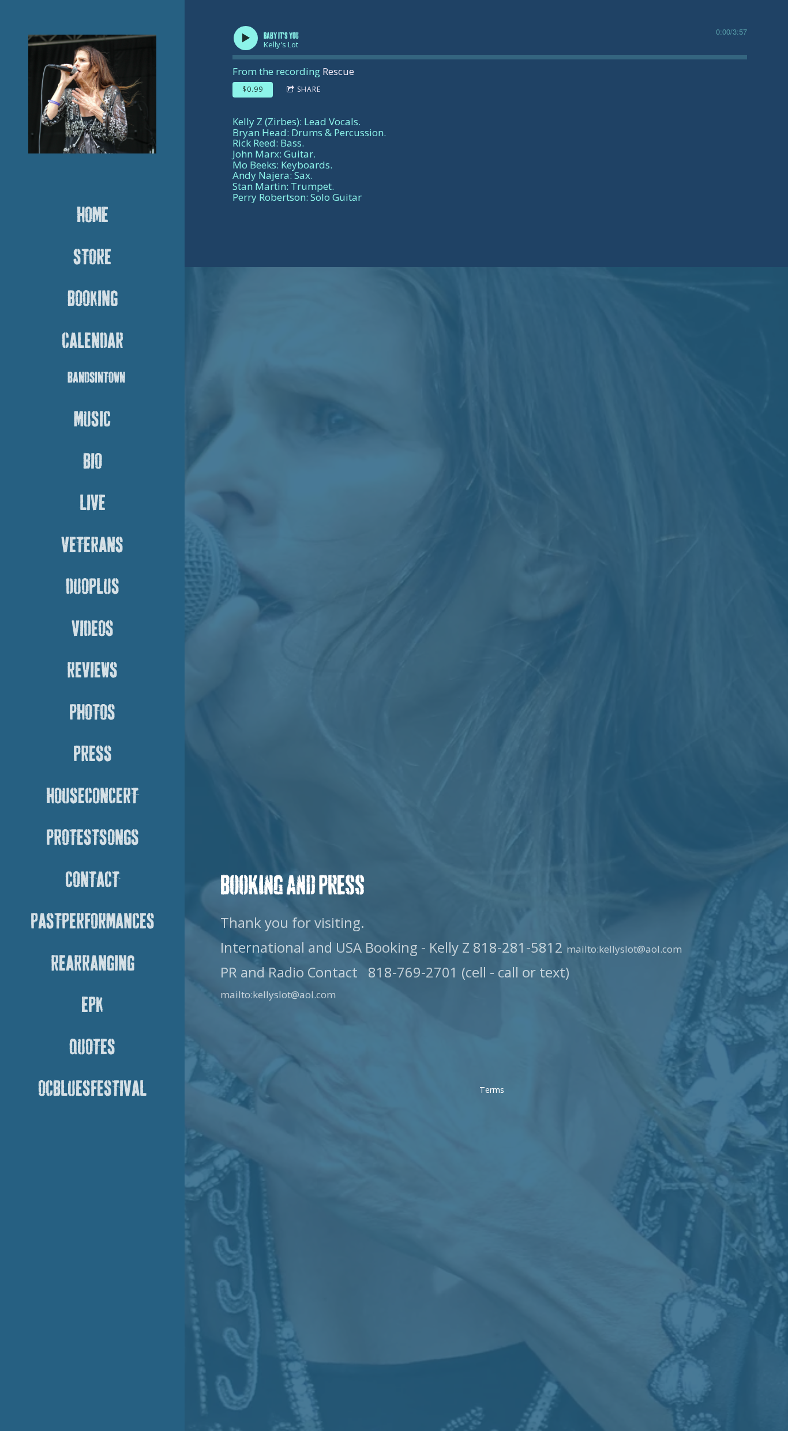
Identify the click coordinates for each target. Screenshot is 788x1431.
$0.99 (252, 89)
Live (93, 503)
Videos (93, 629)
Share (309, 89)
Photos (92, 713)
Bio (92, 462)
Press (92, 754)
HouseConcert (92, 796)
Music (92, 420)
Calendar (92, 341)
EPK (92, 1005)
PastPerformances (93, 922)
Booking (92, 299)
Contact (92, 880)
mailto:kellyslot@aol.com (624, 949)
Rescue (338, 71)
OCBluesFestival (92, 1089)
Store (92, 258)
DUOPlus (92, 587)
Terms (491, 1089)
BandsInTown (96, 378)
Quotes (92, 1047)
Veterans (92, 545)
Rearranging (92, 964)
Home (92, 215)
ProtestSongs (92, 838)
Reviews (92, 671)
